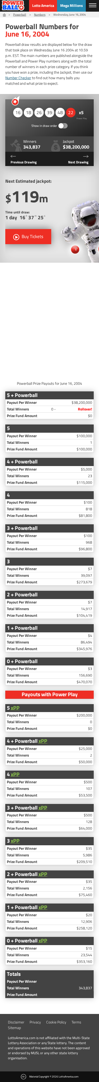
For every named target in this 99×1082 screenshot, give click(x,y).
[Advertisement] (49, 320)
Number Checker (18, 78)
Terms (76, 1022)
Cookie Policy (56, 1022)
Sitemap (14, 1027)
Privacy (35, 1022)
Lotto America (43, 5)
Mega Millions (71, 5)
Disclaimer (16, 1022)
